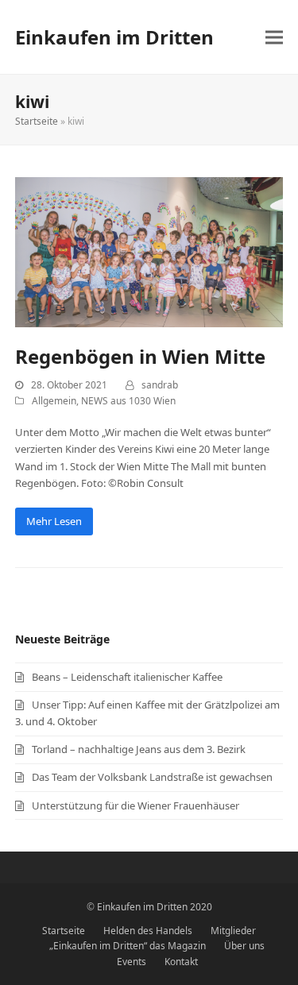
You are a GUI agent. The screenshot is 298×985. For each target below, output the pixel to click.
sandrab (159, 385)
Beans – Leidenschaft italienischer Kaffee (127, 677)
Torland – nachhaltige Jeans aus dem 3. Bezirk (139, 749)
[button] (274, 37)
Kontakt (181, 961)
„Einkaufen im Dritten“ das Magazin (127, 945)
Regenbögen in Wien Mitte (140, 356)
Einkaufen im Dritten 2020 (154, 907)
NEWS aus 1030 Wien (128, 401)
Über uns (244, 945)
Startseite (36, 121)
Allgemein (54, 401)
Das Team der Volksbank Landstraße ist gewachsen (152, 777)
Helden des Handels (147, 930)
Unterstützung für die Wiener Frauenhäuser (135, 805)
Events (131, 961)
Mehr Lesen (54, 521)
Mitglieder (233, 930)
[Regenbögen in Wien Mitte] (149, 251)
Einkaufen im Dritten (114, 37)
